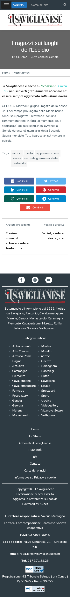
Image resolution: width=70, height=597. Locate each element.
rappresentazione (47, 153)
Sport (45, 396)
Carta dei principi (35, 470)
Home (6, 73)
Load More (35, 264)
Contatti (35, 464)
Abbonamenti (21, 346)
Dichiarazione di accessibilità (35, 494)
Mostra (46, 346)
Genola (54, 57)
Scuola (45, 386)
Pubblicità (35, 450)
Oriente (46, 361)
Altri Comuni (39, 57)
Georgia (17, 405)
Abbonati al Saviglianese (35, 443)
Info (35, 457)
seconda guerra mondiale (41, 158)
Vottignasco (49, 415)
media (29, 153)
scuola (16, 158)
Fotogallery (20, 396)
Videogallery (49, 405)
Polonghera (49, 366)
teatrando (19, 163)
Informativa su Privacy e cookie (35, 477)
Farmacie (18, 391)
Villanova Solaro (52, 410)
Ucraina (46, 401)
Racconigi (47, 371)
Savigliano (48, 381)
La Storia (35, 436)
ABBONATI (19, 4)
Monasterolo (21, 415)
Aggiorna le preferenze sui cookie (35, 499)
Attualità (18, 366)
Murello (46, 351)
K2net (44, 504)
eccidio (17, 153)
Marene (17, 410)
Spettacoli (48, 391)
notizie (45, 356)
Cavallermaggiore (24, 386)
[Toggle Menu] (6, 4)
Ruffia (45, 376)
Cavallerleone (21, 381)
